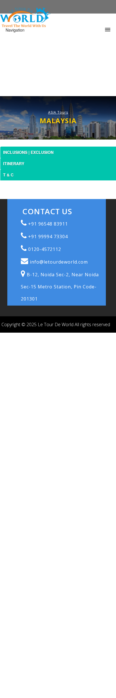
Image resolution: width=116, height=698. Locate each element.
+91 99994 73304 (48, 236)
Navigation (15, 30)
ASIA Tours (58, 112)
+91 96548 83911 (48, 224)
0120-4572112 (44, 249)
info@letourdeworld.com (59, 262)
